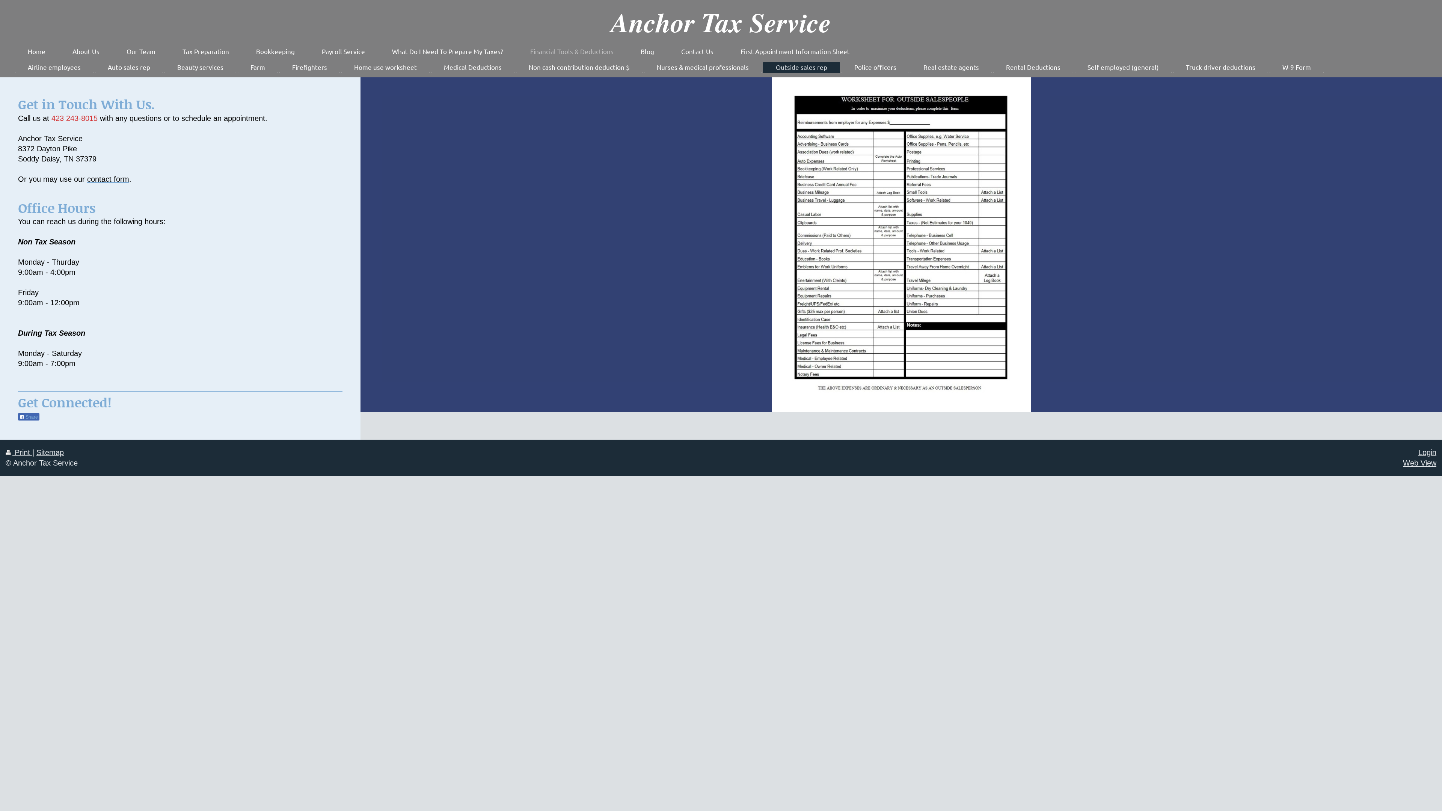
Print (22, 452)
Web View (1419, 463)
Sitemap (50, 452)
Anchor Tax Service (721, 22)
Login (1427, 452)
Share (31, 417)
